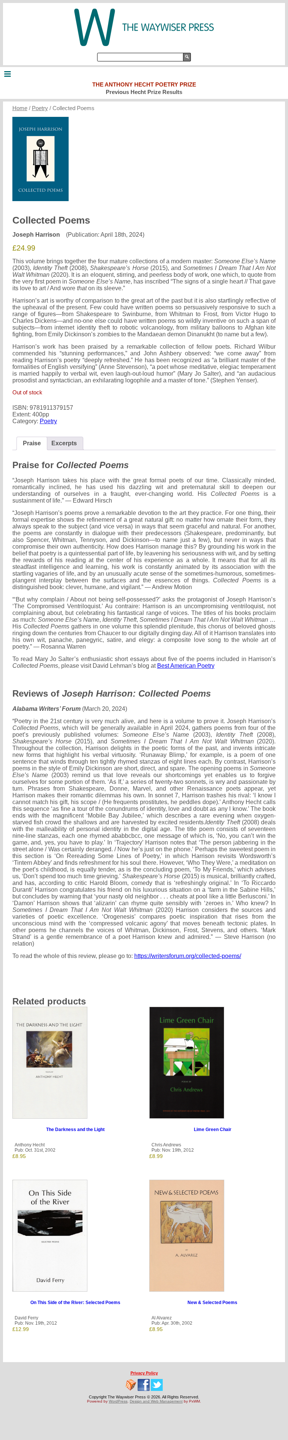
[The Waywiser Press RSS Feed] (130, 1385)
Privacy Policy (144, 1373)
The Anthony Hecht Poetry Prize (144, 84)
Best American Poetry (185, 666)
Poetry (40, 108)
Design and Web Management (156, 1401)
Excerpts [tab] (64, 443)
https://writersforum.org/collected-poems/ (187, 956)
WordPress (118, 1401)
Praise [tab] (32, 443)
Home (19, 108)
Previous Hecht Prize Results (144, 92)
